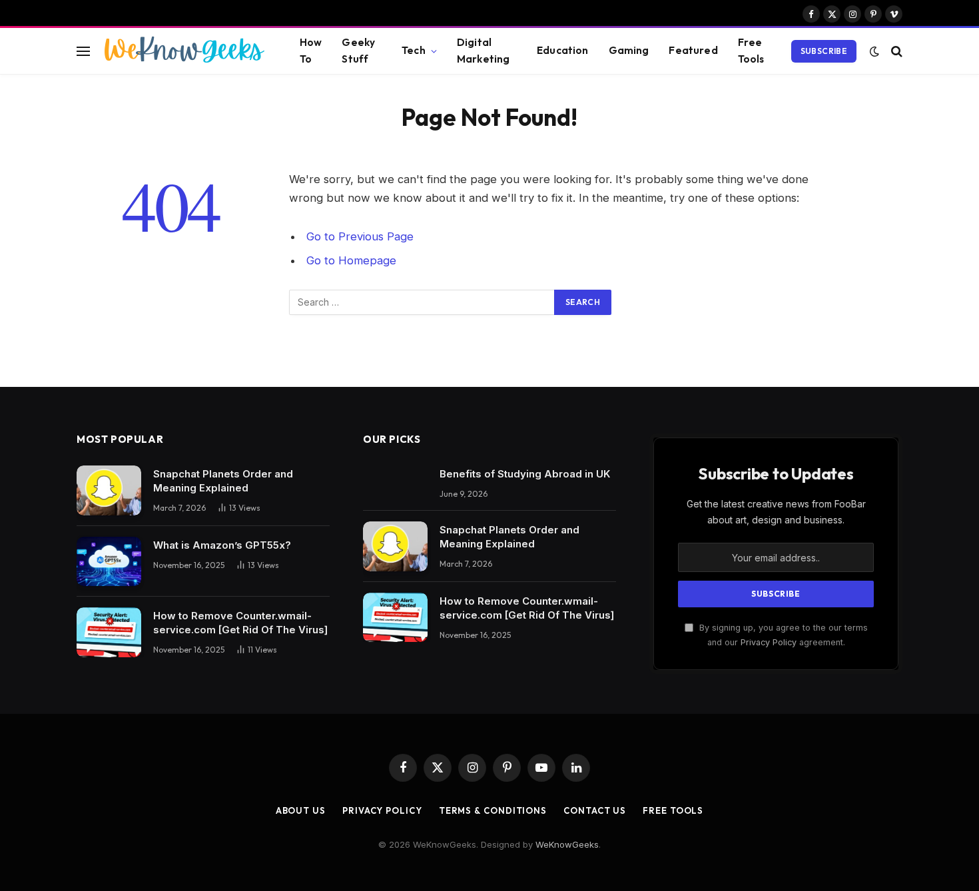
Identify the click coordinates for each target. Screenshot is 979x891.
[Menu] (83, 51)
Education (562, 50)
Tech (414, 50)
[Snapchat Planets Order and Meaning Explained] (109, 490)
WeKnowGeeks (567, 844)
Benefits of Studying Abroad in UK (525, 473)
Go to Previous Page (360, 236)
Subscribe (824, 51)
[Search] (895, 51)
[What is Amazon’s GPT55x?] (109, 562)
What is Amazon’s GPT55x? (222, 545)
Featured (693, 50)
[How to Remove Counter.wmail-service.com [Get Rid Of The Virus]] (109, 632)
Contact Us (594, 810)
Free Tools (751, 50)
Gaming (629, 50)
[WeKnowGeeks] (183, 51)
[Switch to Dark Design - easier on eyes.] (874, 51)
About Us (301, 810)
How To (311, 50)
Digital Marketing (483, 50)
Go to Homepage (351, 260)
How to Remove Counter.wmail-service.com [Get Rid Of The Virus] (240, 622)
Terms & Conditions (493, 810)
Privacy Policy (769, 642)
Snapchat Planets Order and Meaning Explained (223, 480)
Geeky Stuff (358, 50)
